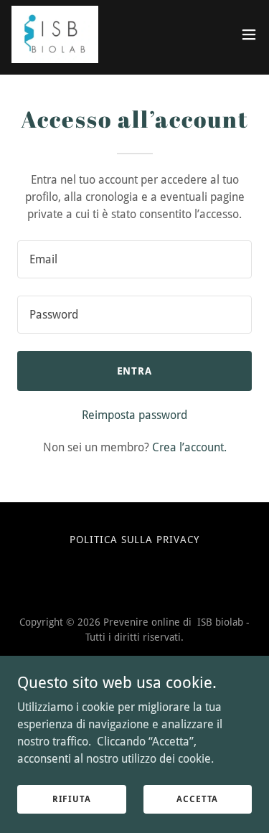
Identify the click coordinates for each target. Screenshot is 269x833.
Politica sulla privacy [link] (135, 539)
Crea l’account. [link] (189, 447)
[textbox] (134, 259)
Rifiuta (71, 799)
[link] (54, 34)
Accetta (197, 799)
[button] (249, 34)
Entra (135, 371)
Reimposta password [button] (134, 415)
